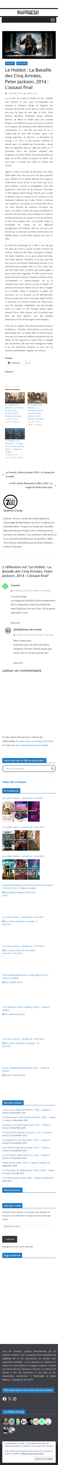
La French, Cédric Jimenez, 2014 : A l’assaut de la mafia (30, 474)
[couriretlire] (11, 1430)
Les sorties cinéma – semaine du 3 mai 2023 (22, 798)
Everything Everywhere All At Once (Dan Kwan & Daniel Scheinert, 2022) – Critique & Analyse (27, 886)
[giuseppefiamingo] (5, 1421)
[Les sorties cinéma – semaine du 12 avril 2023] (21, 869)
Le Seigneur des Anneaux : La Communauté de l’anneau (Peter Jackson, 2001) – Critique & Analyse (36, 412)
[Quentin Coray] (23, 1421)
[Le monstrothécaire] (48, 1421)
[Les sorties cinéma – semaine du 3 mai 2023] (21, 811)
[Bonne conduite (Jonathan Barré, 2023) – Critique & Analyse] (21, 1084)
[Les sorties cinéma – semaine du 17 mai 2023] (21, 959)
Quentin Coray (31, 93)
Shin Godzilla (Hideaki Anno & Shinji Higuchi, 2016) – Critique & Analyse (26, 976)
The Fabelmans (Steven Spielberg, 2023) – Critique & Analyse (26, 1008)
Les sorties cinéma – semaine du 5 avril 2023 (22, 917)
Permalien (47, 591)
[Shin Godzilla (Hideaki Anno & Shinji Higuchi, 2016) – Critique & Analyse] (21, 991)
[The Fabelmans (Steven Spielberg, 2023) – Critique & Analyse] (21, 1023)
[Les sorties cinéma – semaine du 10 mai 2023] (21, 840)
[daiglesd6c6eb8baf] (11, 1421)
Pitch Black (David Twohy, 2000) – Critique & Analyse (26, 1177)
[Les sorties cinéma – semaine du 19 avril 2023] (21, 1052)
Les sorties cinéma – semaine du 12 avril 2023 (23, 856)
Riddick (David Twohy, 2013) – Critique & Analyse (24, 1162)
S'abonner (9, 1239)
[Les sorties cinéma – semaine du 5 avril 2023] (21, 930)
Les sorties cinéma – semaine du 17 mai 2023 (23, 946)
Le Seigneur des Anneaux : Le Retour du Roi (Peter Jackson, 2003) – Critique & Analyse (14, 410)
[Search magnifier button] (52, 768)
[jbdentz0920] (42, 1421)
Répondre (15, 622)
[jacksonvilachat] (29, 1421)
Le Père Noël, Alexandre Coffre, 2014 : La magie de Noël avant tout (30, 485)
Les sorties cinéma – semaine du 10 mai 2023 (23, 827)
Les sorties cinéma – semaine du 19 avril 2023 (23, 1039)
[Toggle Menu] (52, 20)
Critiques (10, 63)
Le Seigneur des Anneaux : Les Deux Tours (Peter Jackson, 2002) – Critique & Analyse (15, 446)
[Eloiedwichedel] (5, 1430)
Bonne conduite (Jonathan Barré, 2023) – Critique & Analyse (25, 1069)
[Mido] (17, 1421)
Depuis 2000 (21, 63)
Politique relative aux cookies (32, 1453)
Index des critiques (14, 782)
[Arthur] (36, 1421)
